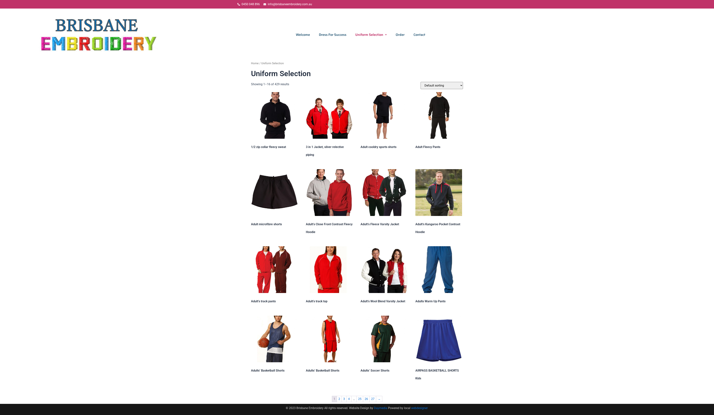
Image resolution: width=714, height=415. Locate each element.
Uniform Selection (369, 34)
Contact (419, 34)
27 (372, 399)
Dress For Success (332, 34)
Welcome (303, 34)
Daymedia (381, 408)
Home (255, 63)
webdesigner (419, 408)
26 (366, 399)
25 (359, 399)
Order (400, 34)
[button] (371, 34)
